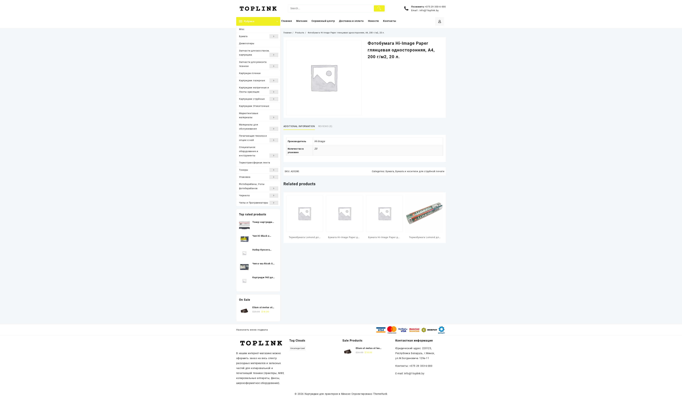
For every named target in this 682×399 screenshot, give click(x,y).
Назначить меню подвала (252, 329)
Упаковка (244, 177)
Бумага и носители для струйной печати (420, 171)
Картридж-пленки (250, 73)
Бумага (243, 36)
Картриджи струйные (252, 99)
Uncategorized (297, 348)
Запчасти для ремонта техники (253, 64)
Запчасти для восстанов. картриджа (254, 52)
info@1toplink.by (429, 10)
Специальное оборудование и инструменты (248, 151)
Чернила (244, 195)
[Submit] (379, 8)
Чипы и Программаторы (253, 202)
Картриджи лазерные (252, 80)
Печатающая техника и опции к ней (253, 137)
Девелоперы (246, 43)
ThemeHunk (380, 393)
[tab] (300, 126)
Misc (242, 29)
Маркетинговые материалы (248, 115)
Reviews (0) (325, 126)
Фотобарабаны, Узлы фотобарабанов (251, 186)
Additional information (299, 126)
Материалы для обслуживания (248, 126)
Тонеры (243, 170)
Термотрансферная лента (254, 162)
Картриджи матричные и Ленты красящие (254, 89)
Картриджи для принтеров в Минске (328, 393)
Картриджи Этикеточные (254, 106)
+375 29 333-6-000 (435, 6)
